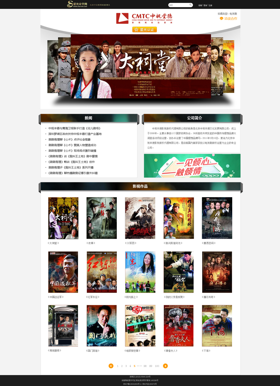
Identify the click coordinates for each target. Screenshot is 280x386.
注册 (210, 6)
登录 (205, 6)
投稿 (200, 6)
